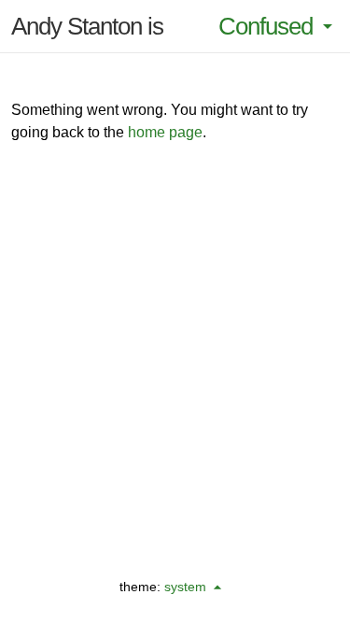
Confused (265, 26)
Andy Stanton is (87, 26)
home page (165, 132)
